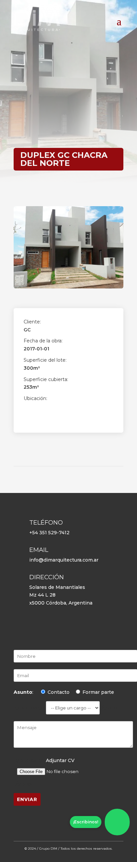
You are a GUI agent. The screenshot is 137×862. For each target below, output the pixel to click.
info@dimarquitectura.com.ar (63, 560)
